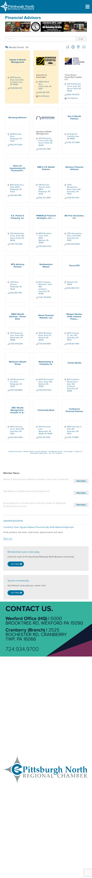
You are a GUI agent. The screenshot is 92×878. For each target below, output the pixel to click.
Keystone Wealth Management (44, 132)
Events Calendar (41, 451)
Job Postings (68, 451)
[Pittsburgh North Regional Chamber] (17, 12)
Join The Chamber (55, 453)
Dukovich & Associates (41, 76)
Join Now (15, 564)
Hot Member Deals (55, 451)
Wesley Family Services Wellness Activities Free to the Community (36, 479)
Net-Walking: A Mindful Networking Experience (26, 491)
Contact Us (78, 451)
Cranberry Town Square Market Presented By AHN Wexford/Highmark (38, 527)
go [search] (82, 39)
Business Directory (15, 451)
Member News (28, 451)
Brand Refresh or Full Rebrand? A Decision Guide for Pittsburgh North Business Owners (34, 505)
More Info (7, 538)
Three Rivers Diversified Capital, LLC (73, 77)
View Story (81, 481)
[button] (6, 47)
